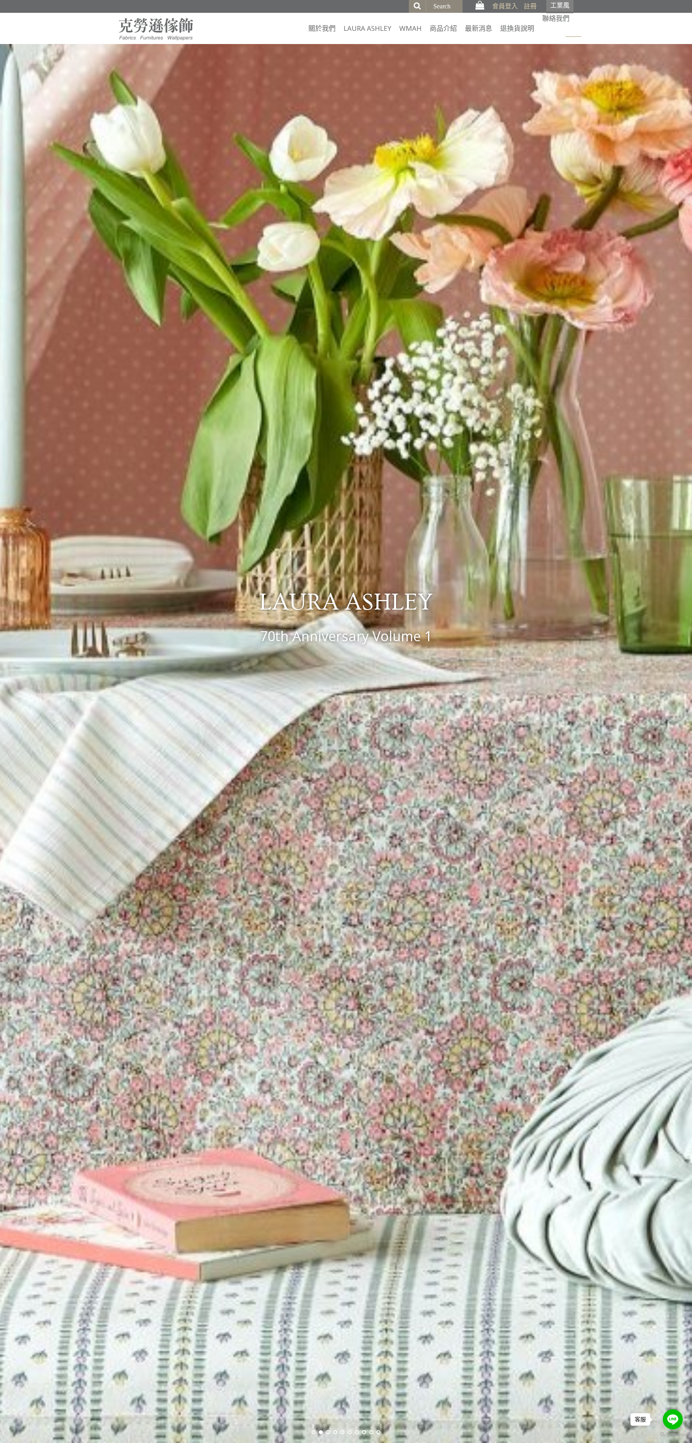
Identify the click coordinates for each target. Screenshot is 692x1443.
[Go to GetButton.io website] (673, 1434)
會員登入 (505, 6)
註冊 (530, 6)
